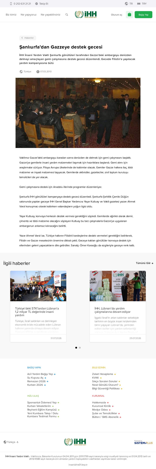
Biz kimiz (11, 14)
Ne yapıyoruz (29, 14)
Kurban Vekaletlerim (39, 406)
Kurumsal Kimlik (101, 406)
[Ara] (66, 15)
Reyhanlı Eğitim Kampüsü (42, 409)
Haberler (29, 37)
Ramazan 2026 (36, 381)
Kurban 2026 (35, 384)
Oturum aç (116, 14)
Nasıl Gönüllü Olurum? (105, 384)
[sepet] (129, 14)
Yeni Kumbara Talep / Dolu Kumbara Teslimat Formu (42, 415)
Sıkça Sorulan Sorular (104, 381)
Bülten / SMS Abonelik (105, 416)
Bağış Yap (143, 14)
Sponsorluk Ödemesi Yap (42, 402)
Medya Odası (100, 409)
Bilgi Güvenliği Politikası (106, 388)
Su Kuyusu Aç (35, 377)
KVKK (95, 377)
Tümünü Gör (143, 263)
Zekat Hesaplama (102, 374)
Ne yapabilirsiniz (50, 14)
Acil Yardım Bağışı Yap (40, 374)
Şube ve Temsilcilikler (104, 413)
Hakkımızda (99, 402)
